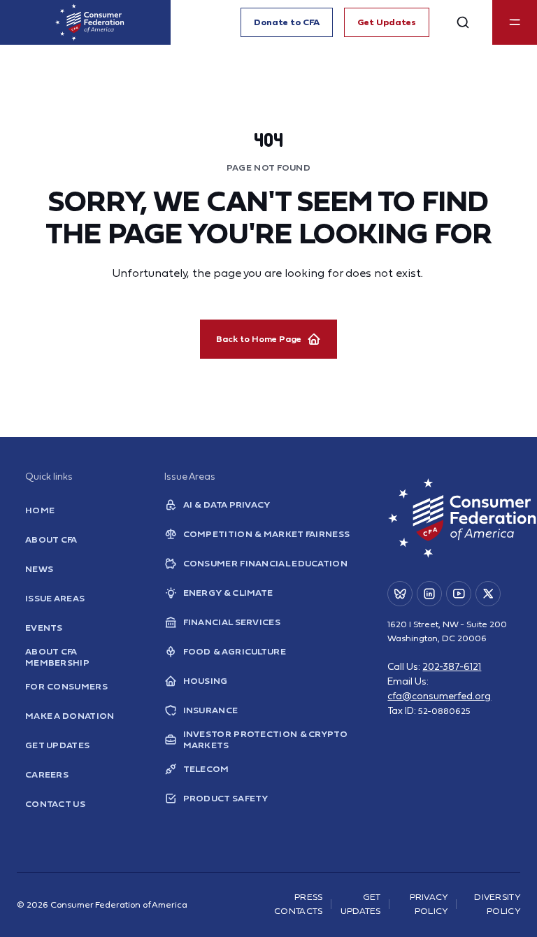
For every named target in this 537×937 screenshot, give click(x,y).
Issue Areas (55, 598)
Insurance (210, 710)
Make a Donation (70, 715)
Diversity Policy (497, 904)
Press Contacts (298, 904)
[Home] (89, 22)
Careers (47, 774)
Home (40, 510)
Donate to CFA (287, 22)
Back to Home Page (258, 339)
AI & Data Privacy (227, 504)
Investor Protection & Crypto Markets (265, 740)
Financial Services (231, 622)
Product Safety (225, 798)
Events (44, 627)
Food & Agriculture (234, 651)
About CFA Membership (57, 657)
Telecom (206, 769)
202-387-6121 (451, 666)
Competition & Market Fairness (266, 534)
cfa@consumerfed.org (439, 695)
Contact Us (55, 804)
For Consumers (66, 686)
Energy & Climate (228, 592)
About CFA (51, 539)
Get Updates (386, 22)
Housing (205, 680)
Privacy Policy (429, 904)
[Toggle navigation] (514, 22)
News (39, 569)
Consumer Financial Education (265, 563)
